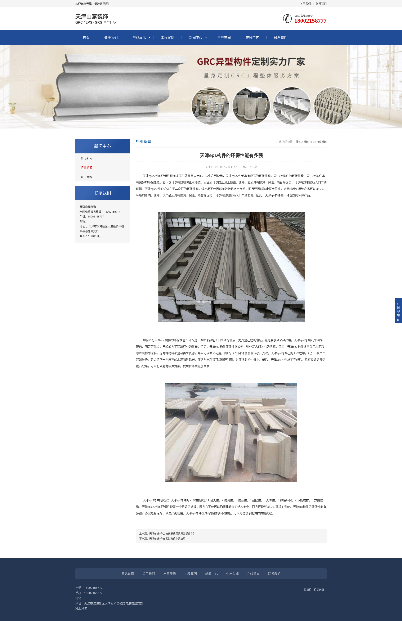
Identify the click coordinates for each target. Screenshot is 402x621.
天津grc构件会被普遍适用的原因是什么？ (172, 533)
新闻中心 (195, 37)
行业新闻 (86, 167)
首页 (86, 37)
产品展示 (139, 37)
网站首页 (127, 573)
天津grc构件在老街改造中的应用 (167, 538)
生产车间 (224, 37)
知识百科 (86, 177)
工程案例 (167, 37)
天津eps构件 (273, 195)
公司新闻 (86, 158)
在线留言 (252, 37)
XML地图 (81, 608)
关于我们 (305, 3)
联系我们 (321, 3)
